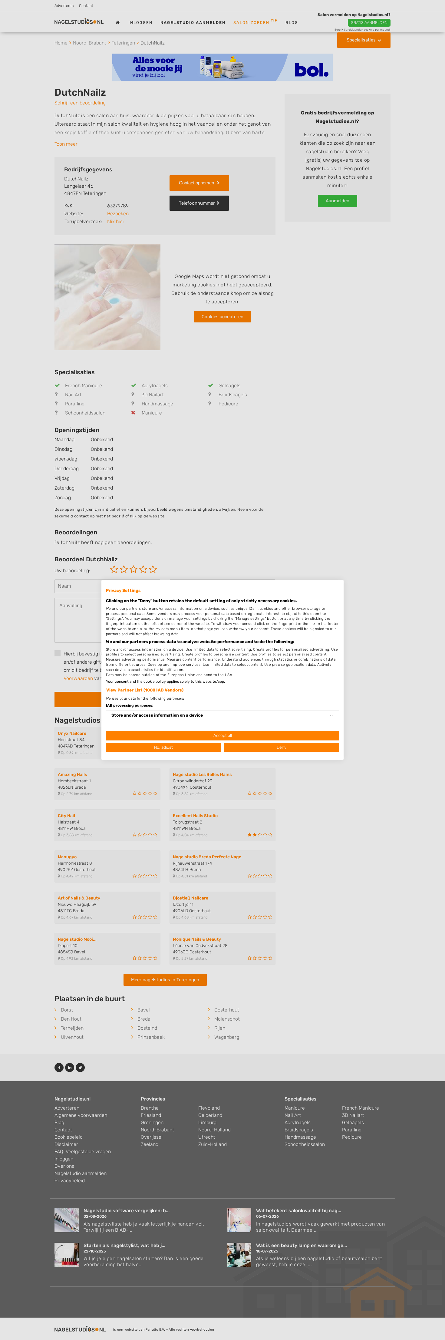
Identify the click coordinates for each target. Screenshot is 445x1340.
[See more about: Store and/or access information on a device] (331, 715)
